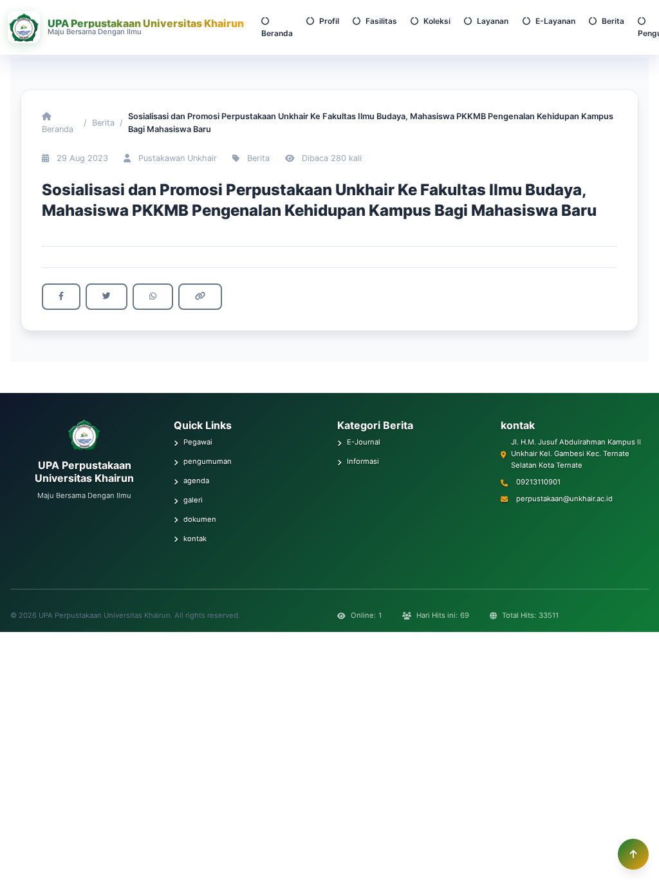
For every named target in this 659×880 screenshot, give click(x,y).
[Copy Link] (200, 296)
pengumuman (207, 461)
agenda (196, 480)
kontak (195, 538)
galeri (193, 499)
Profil (329, 21)
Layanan (492, 21)
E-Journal (363, 441)
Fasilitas (381, 21)
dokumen (199, 519)
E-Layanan (555, 21)
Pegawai (197, 441)
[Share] (61, 296)
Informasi (363, 461)
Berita (613, 21)
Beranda (277, 33)
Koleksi (436, 21)
